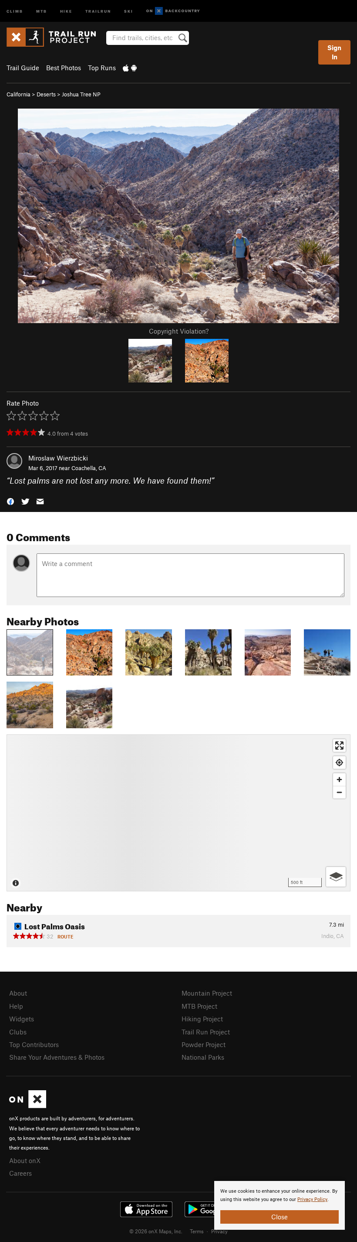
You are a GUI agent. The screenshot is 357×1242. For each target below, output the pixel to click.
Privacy (219, 1231)
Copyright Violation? (179, 331)
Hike (66, 11)
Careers (20, 1173)
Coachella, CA (88, 467)
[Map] (178, 813)
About (18, 993)
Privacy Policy (312, 1199)
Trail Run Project (206, 1032)
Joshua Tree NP (81, 94)
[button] (10, 501)
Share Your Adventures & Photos (56, 1057)
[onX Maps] (27, 1105)
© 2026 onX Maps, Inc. (155, 1231)
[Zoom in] (339, 779)
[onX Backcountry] (173, 11)
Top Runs (102, 68)
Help (16, 1006)
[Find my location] (339, 762)
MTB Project (199, 1006)
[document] (279, 1205)
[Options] (336, 877)
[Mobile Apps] (130, 68)
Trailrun (98, 11)
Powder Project (204, 1044)
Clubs (18, 1032)
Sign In (334, 52)
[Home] (55, 37)
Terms (197, 1231)
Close (279, 1217)
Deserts (46, 94)
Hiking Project (202, 1019)
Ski (128, 11)
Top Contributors (34, 1044)
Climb (15, 11)
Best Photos (63, 68)
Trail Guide (23, 68)
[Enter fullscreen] (339, 745)
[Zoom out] (339, 792)
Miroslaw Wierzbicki (58, 458)
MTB (41, 11)
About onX (24, 1160)
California (18, 94)
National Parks (203, 1057)
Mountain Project (207, 993)
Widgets (21, 1019)
